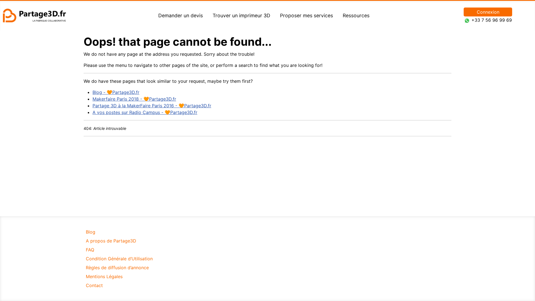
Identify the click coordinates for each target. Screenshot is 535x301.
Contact (94, 285)
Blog (90, 232)
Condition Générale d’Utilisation (119, 258)
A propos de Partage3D (111, 241)
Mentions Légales (104, 276)
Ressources (356, 15)
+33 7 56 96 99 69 (491, 20)
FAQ (90, 250)
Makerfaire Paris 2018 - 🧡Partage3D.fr (134, 99)
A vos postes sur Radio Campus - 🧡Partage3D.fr (145, 112)
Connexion (488, 12)
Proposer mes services (306, 15)
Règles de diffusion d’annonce (117, 267)
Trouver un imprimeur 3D (241, 15)
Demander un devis (180, 15)
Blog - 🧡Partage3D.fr (116, 92)
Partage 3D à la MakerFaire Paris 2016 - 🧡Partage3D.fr (152, 105)
